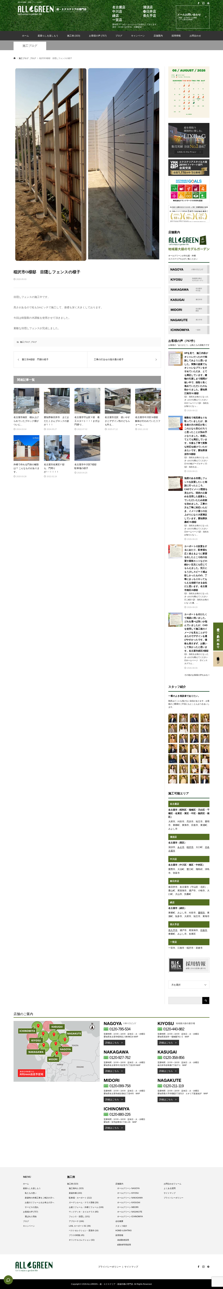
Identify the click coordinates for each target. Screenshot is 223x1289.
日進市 (203, 930)
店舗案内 (158, 35)
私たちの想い (31, 1193)
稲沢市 (190, 847)
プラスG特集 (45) (76, 1235)
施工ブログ (30, 45)
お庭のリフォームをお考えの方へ (39, 1202)
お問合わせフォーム (172, 1184)
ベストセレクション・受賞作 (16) (83, 1230)
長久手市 (172, 930)
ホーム (25, 35)
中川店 (173, 859)
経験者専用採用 (124, 1245)
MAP (136, 1037)
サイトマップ (169, 1193)
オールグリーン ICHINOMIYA (130, 1216)
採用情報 (176, 35)
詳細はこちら (112, 1042)
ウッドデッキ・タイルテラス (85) (83, 1212)
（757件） (190, 340)
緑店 (172, 902)
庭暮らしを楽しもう (48, 35)
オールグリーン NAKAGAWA (130, 1198)
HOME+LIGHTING (123, 1230)
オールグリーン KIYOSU (128, 1193)
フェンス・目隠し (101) (79, 1216)
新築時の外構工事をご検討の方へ (39, 1198)
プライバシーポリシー (173, 1198)
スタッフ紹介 (121, 1226)
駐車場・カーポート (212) (80, 1198)
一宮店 (173, 942)
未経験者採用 (123, 1240)
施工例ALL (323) (76, 1188)
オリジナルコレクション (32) (82, 1240)
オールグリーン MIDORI (127, 1207)
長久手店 (174, 924)
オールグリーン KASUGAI (128, 1202)
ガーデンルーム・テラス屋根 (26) (83, 1202)
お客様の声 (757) (98, 35)
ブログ (118, 35)
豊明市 (201, 912)
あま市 (180, 847)
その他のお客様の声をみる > (196, 675)
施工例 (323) (73, 35)
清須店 (173, 837)
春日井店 (174, 881)
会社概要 (119, 1221)
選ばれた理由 (31, 1216)
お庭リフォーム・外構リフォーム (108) (86, 1207)
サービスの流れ (32, 1207)
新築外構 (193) (75, 1193)
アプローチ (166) (76, 1221)
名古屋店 (174, 804)
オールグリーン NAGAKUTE (129, 1212)
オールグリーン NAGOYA (128, 1188)
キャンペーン (138, 35)
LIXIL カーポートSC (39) (80, 1226)
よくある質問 (169, 1188)
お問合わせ (195, 35)
